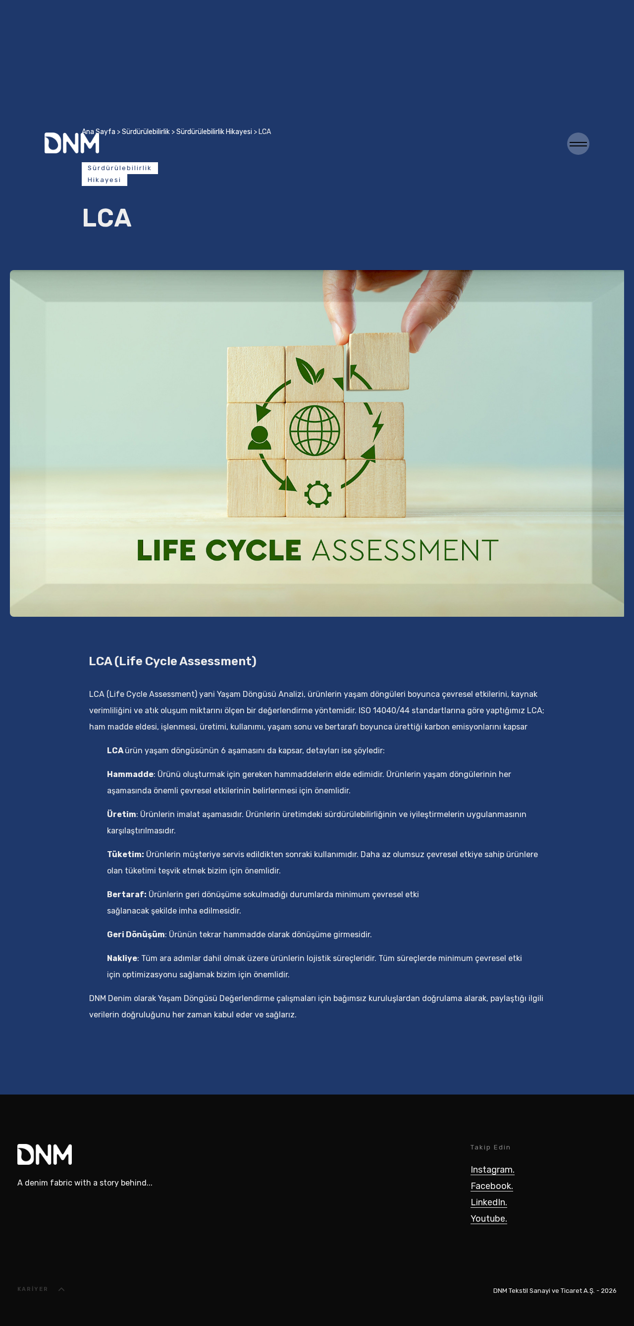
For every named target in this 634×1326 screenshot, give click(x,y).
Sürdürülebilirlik (146, 132)
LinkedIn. (489, 1202)
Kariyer (33, 1289)
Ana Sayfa (98, 132)
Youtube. (489, 1218)
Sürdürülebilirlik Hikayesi (214, 132)
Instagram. (493, 1169)
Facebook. (492, 1186)
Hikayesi (104, 179)
